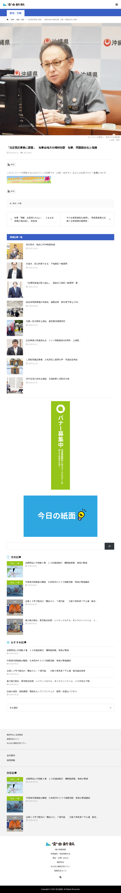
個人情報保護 (60, 849)
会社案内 (11, 755)
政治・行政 (16, 13)
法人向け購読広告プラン (16, 743)
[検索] (109, 546)
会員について (100, 173)
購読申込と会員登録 (15, 735)
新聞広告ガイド (13, 739)
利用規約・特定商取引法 (60, 854)
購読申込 (60, 862)
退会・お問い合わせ (60, 858)
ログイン (67, 173)
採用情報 (11, 760)
